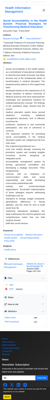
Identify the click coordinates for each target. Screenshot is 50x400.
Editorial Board (9, 345)
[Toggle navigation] (44, 10)
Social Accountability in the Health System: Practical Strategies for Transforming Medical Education (25, 23)
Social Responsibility (29, 238)
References (13, 259)
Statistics (12, 311)
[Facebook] (5, 386)
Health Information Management (18, 9)
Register (39, 2)
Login (23, 2)
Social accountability (13, 235)
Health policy (10, 250)
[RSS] (25, 386)
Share (10, 297)
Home (5, 339)
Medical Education (34, 235)
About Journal (8, 342)
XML (11, 285)
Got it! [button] (7, 397)
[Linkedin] (18, 386)
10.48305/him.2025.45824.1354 (21, 59)
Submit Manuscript (10, 348)
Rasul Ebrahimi (33, 38)
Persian (11, 2)
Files (10, 278)
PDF (16, 289)
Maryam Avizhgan (11, 38)
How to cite (13, 304)
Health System (10, 238)
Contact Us (7, 351)
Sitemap (6, 354)
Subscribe (41, 378)
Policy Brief (9, 241)
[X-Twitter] (12, 386)
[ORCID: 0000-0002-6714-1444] (21, 38)
